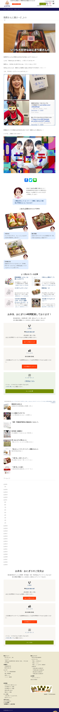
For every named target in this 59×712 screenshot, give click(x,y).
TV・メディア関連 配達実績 (10, 671)
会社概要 (32, 676)
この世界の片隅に (50, 306)
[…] (31, 405)
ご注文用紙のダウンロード (29, 621)
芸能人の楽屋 (50, 285)
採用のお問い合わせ (8, 690)
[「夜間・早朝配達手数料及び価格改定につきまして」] (7, 425)
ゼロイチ (34, 401)
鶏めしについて (34, 655)
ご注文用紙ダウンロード (29, 366)
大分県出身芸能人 (48, 401)
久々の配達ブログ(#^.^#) (18, 413)
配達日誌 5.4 (46, 288)
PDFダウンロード (8, 697)
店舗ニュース (7, 675)
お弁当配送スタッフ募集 (9, 686)
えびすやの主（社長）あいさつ (11, 684)
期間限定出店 (17, 296)
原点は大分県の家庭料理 (36, 657)
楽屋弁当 (53, 402)
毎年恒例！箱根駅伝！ (17, 431)
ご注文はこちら (29, 381)
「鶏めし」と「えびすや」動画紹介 (38, 664)
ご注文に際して (9, 386)
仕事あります (22, 285)
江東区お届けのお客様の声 (38, 673)
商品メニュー (6, 655)
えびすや (22, 401)
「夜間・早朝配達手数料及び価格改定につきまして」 (25, 422)
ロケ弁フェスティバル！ (21, 288)
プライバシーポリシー (36, 677)
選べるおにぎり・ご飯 (9, 657)
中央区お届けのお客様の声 (38, 668)
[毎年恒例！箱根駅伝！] (7, 434)
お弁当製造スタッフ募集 (9, 688)
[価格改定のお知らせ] (7, 407)
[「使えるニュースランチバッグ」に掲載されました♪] (7, 451)
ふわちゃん (30, 401)
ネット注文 (43, 3)
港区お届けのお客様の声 (37, 671)
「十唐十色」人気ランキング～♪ (20, 458)
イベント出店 (23, 296)
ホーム (5, 9)
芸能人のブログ (45, 285)
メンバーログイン (49, 1)
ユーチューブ (39, 401)
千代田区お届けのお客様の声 (38, 670)
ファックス (29, 353)
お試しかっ (17, 306)
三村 (54, 285)
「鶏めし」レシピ (35, 662)
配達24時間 (44, 306)
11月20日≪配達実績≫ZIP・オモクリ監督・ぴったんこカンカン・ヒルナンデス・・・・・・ (21, 300)
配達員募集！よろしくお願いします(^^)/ (21, 278)
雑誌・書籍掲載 (8, 673)
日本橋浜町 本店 (8, 666)
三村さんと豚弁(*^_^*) (48, 277)
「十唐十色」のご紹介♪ (18, 467)
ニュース (5, 669)
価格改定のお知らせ (17, 404)
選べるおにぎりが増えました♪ (19, 440)
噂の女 (48, 296)
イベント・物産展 (8, 677)
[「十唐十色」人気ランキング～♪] (7, 460)
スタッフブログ (10, 9)
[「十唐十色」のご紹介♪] (7, 469)
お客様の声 (34, 666)
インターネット (29, 377)
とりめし (26, 401)
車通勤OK (17, 285)
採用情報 (5, 683)
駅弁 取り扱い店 (8, 667)
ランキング (7, 659)
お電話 (29, 328)
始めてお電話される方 (29, 342)
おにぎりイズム (35, 659)
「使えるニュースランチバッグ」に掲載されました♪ (25, 449)
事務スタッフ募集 (8, 692)
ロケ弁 (43, 401)
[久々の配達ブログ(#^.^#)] (7, 416)
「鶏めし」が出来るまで (36, 661)
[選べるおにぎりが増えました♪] (7, 442)
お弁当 (27, 296)
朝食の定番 (44, 296)
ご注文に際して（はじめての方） (11, 695)
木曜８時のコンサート (24, 306)
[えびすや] (7, 3)
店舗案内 (5, 664)
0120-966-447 (30, 332)
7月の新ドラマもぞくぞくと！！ (48, 299)
